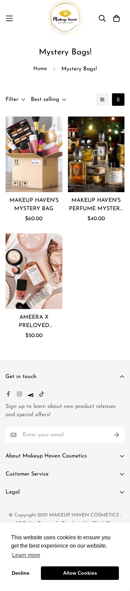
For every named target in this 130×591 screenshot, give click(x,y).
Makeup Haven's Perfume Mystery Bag (96, 205)
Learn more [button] (26, 555)
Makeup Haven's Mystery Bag (34, 205)
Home (40, 68)
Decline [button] (20, 573)
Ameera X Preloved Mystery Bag (33, 322)
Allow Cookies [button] (80, 573)
